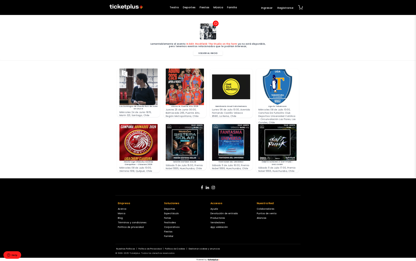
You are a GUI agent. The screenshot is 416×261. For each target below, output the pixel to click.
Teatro (174, 7)
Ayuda (214, 208)
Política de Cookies (175, 248)
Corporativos (172, 227)
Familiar (168, 236)
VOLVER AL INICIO (208, 53)
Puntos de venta (266, 213)
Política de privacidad (131, 227)
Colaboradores (265, 208)
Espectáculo (171, 213)
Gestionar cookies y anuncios (204, 248)
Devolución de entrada (224, 213)
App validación (219, 227)
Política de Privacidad (150, 248)
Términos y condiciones (132, 222)
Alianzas (261, 218)
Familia (232, 7)
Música (218, 7)
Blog (120, 218)
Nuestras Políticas (125, 248)
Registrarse (285, 8)
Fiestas (204, 7)
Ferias (167, 218)
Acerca (122, 208)
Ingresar (267, 8)
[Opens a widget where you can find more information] (12, 255)
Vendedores (217, 222)
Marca (121, 213)
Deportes (189, 7)
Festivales (170, 222)
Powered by (201, 260)
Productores (217, 218)
